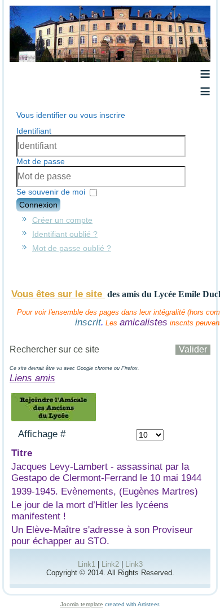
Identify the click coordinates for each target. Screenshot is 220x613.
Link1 (86, 564)
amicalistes (144, 322)
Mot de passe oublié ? (71, 248)
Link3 (134, 564)
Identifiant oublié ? (65, 234)
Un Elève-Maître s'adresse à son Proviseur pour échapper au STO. (102, 535)
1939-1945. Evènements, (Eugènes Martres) (104, 491)
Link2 (110, 564)
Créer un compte (62, 219)
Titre (21, 453)
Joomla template (81, 604)
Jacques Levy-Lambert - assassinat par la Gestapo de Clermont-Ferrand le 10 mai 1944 (106, 472)
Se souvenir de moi (50, 191)
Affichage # (41, 434)
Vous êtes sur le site (58, 294)
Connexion (38, 204)
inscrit (88, 322)
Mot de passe (40, 161)
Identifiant (33, 130)
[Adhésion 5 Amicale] (54, 420)
